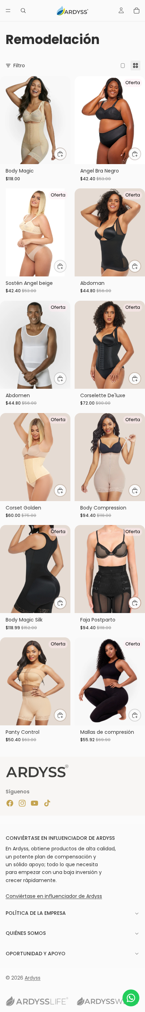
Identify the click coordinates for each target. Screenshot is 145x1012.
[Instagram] (22, 803)
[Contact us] (130, 997)
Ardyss (32, 977)
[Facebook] (10, 803)
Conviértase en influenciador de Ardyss (54, 895)
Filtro (19, 65)
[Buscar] (23, 10)
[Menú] (8, 10)
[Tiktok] (47, 803)
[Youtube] (34, 803)
